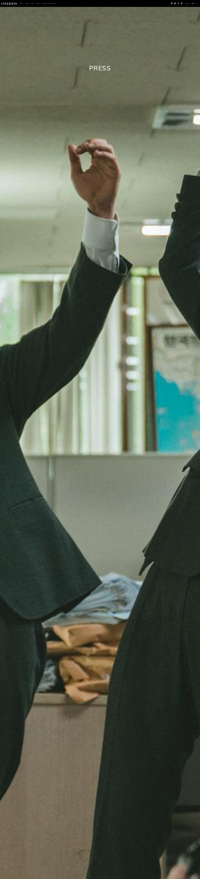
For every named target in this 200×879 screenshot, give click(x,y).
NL (197, 3)
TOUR (38, 3)
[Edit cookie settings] (197, 876)
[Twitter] (175, 3)
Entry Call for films (49, 3)
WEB (27, 3)
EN (193, 3)
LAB (32, 3)
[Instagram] (181, 3)
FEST (21, 3)
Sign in (187, 3)
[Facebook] (178, 3)
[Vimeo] (171, 3)
